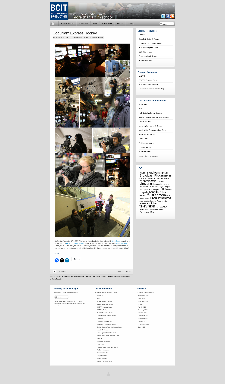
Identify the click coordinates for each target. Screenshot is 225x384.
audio (152, 172)
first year (143, 189)
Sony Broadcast (145, 147)
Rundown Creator (145, 60)
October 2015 (142, 321)
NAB (168, 195)
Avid (140, 109)
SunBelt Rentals (145, 152)
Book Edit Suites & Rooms (149, 39)
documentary (158, 184)
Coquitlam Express (77, 243)
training (144, 209)
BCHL (68, 243)
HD (163, 189)
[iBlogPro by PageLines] (108, 375)
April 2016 (141, 304)
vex (151, 210)
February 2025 (143, 301)
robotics (147, 201)
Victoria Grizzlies (121, 243)
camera (165, 175)
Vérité (155, 210)
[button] (80, 60)
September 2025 (143, 295)
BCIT (67, 277)
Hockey (88, 277)
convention (162, 181)
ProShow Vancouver (146, 143)
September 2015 (143, 324)
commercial (150, 181)
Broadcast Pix (149, 175)
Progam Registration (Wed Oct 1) (151, 89)
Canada (142, 178)
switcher (152, 203)
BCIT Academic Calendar (148, 85)
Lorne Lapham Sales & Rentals (150, 126)
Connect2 (142, 35)
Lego (143, 192)
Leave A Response (124, 271)
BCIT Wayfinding (145, 52)
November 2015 (143, 318)
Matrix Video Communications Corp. (152, 130)
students (142, 204)
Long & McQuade (145, 122)
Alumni (120, 23)
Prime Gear (143, 139)
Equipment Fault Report (148, 56)
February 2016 (143, 310)
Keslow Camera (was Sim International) (153, 117)
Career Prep (107, 23)
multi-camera (101, 277)
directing (145, 183)
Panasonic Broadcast (147, 134)
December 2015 (143, 315)
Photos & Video (67, 23)
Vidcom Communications (148, 156)
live (94, 277)
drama (166, 184)
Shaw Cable (116, 241)
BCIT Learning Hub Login (148, 48)
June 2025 (141, 298)
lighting (151, 192)
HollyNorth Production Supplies (150, 113)
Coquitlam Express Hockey (75, 33)
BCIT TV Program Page (148, 80)
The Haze (159, 207)
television (126, 277)
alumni (143, 172)
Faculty (131, 23)
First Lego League (162, 187)
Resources (83, 23)
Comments (62, 271)
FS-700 (152, 189)
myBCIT (142, 76)
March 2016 (142, 307)
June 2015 (141, 327)
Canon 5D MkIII (154, 178)
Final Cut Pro (149, 187)
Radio (141, 201)
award (158, 173)
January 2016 (142, 313)
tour (165, 207)
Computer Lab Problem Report (150, 43)
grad (158, 189)
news (142, 198)
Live (95, 23)
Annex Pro (143, 104)
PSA (168, 198)
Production (112, 277)
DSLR (141, 187)
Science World (155, 201)
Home (54, 23)
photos (147, 198)
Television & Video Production (79, 37)
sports (119, 277)
